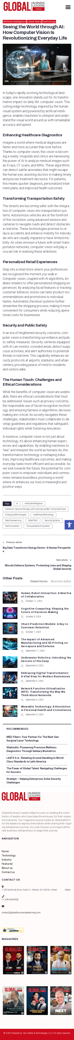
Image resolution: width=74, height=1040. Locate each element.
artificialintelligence (34, 503)
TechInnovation (12, 526)
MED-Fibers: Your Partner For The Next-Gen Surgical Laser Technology (32, 738)
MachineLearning (13, 520)
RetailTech (33, 520)
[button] (69, 524)
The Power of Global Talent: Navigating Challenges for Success (36, 770)
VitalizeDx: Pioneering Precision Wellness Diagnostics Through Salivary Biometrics (31, 749)
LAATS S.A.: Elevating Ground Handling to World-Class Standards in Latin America (35, 759)
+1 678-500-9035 (10, 899)
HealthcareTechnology (43, 514)
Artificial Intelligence (14, 21)
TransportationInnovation (38, 526)
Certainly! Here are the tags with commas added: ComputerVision (35, 509)
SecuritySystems (52, 520)
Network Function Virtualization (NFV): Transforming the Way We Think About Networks (43, 692)
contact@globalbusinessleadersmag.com (21, 912)
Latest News (34, 21)
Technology (49, 21)
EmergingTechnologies (15, 514)
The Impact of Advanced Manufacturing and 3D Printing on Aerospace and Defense (44, 643)
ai (17, 503)
